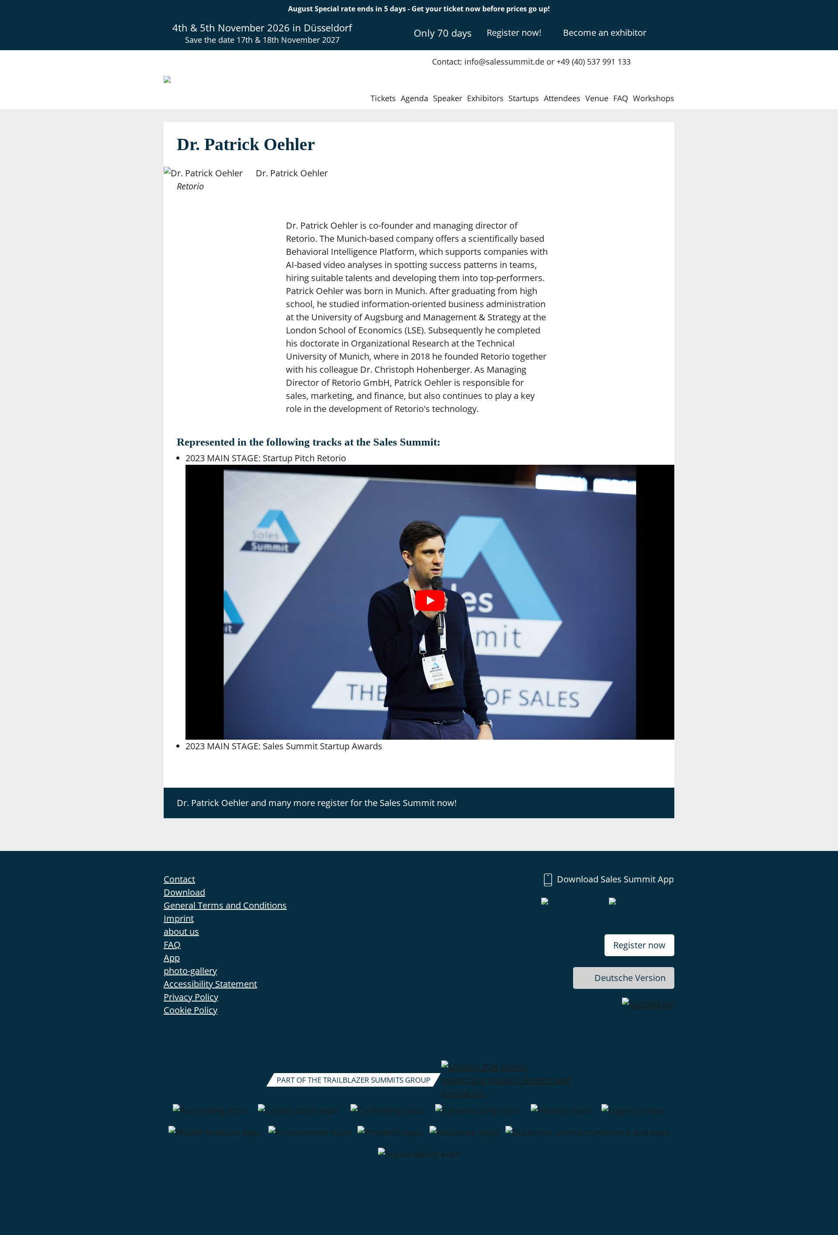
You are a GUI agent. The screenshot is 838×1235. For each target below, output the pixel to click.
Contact (179, 879)
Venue (596, 98)
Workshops (653, 98)
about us (181, 931)
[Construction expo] (298, 1115)
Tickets (383, 98)
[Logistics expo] (633, 1115)
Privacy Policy (191, 997)
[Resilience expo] (464, 1137)
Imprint (179, 918)
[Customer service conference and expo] (587, 1137)
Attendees (562, 98)
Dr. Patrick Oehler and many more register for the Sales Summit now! (317, 803)
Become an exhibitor (604, 32)
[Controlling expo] (387, 1115)
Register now (639, 945)
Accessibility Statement (210, 984)
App (172, 958)
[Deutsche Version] (667, 32)
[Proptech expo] (390, 1137)
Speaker (447, 98)
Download (184, 892)
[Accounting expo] (210, 1115)
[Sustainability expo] (419, 1159)
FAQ (620, 98)
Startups (523, 98)
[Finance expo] (561, 1115)
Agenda (414, 98)
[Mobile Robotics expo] (215, 1137)
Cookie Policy (190, 1010)
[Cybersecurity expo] (477, 1115)
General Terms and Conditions (225, 905)
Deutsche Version (630, 978)
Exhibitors (485, 98)
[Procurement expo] (309, 1137)
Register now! (514, 32)
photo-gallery (190, 971)
